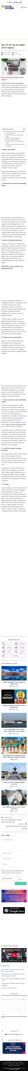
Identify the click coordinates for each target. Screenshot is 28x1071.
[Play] (3, 960)
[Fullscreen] (24, 960)
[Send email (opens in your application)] (20, 2)
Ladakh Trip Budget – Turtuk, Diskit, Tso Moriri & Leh (14, 683)
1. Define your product (10, 133)
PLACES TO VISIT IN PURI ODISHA (9, 988)
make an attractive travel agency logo (16, 424)
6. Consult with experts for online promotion (15, 144)
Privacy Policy (20, 1064)
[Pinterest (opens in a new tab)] (11, 2)
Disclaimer (8, 1062)
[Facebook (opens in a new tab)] (10, 2)
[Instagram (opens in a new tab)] (13, 2)
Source (16, 52)
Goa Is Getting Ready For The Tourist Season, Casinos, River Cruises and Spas (14, 730)
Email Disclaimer (17, 1062)
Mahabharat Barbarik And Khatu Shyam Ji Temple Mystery (14, 706)
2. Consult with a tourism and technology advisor (14, 135)
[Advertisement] (14, 25)
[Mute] (22, 960)
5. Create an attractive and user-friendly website (14, 141)
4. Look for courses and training (12, 139)
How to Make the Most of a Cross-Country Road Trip (14, 807)
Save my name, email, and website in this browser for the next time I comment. (12, 872)
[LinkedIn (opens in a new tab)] (15, 2)
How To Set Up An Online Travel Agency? (13, 131)
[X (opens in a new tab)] (8, 2)
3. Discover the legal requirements (13, 138)
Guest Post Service (8, 1064)
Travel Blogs (7, 52)
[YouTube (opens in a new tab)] (17, 2)
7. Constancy (8, 145)
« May (2, 1017)
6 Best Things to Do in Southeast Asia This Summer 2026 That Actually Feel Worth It (14, 756)
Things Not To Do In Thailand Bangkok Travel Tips (14, 783)
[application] (14, 955)
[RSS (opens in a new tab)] (19, 2)
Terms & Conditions (14, 1065)
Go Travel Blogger (17, 1069)
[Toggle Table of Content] (23, 129)
